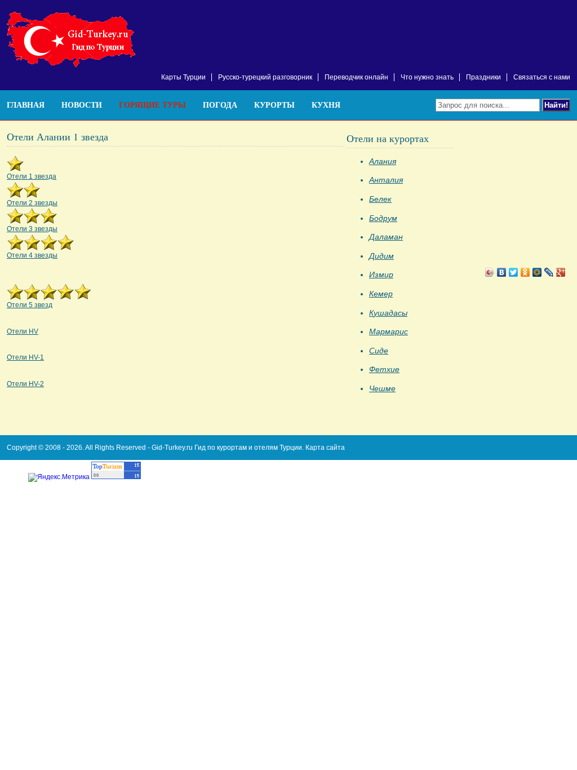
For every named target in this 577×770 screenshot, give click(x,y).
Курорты (274, 104)
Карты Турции (183, 77)
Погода (220, 104)
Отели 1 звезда (31, 176)
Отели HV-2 (25, 384)
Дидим (381, 255)
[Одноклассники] (525, 272)
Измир (381, 274)
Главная (26, 104)
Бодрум (383, 218)
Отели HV (22, 331)
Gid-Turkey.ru (172, 448)
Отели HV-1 (25, 357)
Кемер (381, 293)
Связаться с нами (541, 77)
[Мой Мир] (537, 272)
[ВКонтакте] (502, 272)
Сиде (378, 350)
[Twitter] (514, 272)
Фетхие (384, 369)
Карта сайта (325, 448)
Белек (380, 198)
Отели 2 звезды (32, 203)
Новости (81, 104)
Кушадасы (388, 312)
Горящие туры (152, 104)
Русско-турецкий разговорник (265, 77)
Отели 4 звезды (32, 255)
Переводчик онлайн (356, 77)
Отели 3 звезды (32, 229)
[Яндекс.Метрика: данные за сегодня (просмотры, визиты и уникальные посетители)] (59, 477)
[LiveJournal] (549, 272)
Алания (382, 161)
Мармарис (388, 331)
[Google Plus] (561, 272)
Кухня (326, 104)
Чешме (382, 388)
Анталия (386, 179)
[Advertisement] (438, 28)
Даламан (386, 236)
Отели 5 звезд (29, 305)
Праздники (483, 77)
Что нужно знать (427, 77)
